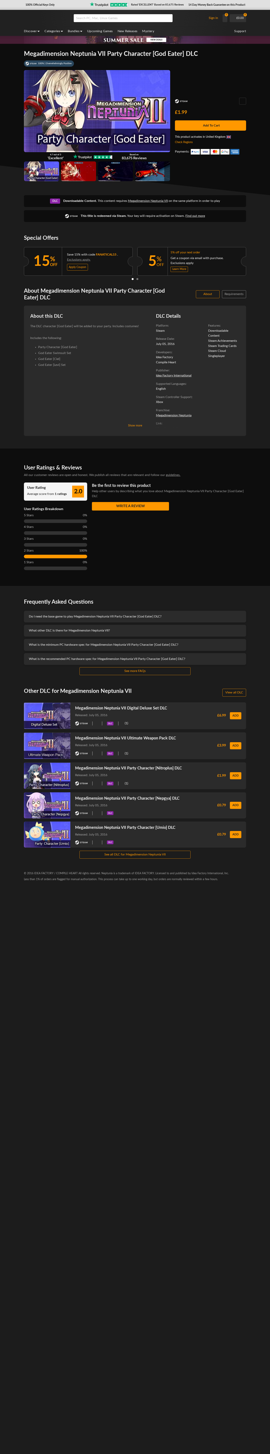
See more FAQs (135, 671)
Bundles (73, 31)
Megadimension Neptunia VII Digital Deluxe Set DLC (121, 708)
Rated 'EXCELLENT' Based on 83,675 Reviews (157, 5)
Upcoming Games (100, 31)
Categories (52, 31)
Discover (30, 31)
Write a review (130, 506)
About (207, 294)
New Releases (128, 31)
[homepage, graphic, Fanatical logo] (45, 18)
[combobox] (139, 18)
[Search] (168, 18)
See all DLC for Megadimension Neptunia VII (135, 854)
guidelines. (173, 475)
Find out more (195, 215)
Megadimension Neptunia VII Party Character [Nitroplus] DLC (128, 768)
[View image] (78, 171)
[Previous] (19, 260)
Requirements (234, 294)
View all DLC (234, 692)
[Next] (251, 260)
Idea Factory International (174, 375)
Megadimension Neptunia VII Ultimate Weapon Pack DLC (125, 738)
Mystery (148, 31)
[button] (39, 5)
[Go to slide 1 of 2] (132, 279)
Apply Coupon (77, 267)
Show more (135, 425)
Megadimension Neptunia (174, 415)
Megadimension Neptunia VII (148, 200)
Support (240, 31)
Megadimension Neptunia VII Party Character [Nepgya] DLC (127, 798)
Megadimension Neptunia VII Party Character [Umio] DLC (125, 828)
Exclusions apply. (79, 259)
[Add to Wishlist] (242, 101)
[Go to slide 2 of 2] (137, 279)
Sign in (213, 18)
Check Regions (184, 142)
